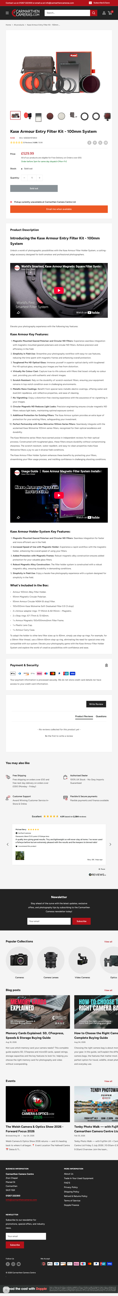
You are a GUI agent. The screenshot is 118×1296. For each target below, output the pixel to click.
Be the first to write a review (59, 736)
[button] (59, 143)
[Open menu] (7, 13)
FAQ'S (67, 1182)
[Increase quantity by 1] (40, 178)
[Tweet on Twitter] (100, 142)
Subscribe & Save (102, 3)
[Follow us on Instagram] (13, 1264)
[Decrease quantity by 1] (24, 178)
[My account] (104, 13)
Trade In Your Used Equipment (78, 1178)
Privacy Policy (71, 1187)
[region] (59, 844)
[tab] (84, 717)
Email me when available (59, 209)
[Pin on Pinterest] (95, 142)
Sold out (34, 188)
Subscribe (81, 921)
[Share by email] (106, 142)
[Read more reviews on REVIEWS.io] (97, 875)
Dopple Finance (71, 1205)
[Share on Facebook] (89, 142)
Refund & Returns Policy (75, 1196)
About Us (68, 1174)
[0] (110, 13)
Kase (12, 138)
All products (19, 25)
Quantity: (14, 178)
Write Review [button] (96, 704)
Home (8, 25)
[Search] (93, 13)
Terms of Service (72, 1200)
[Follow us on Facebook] (8, 1264)
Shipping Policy (71, 1191)
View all (108, 941)
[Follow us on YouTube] (19, 1264)
